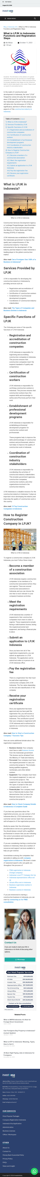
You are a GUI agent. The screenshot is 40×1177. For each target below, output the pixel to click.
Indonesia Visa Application (12, 1123)
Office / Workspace (9, 1134)
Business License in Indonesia (20, 890)
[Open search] (34, 18)
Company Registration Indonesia (14, 1120)
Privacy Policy (8, 1159)
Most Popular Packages (11, 1116)
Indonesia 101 (12, 27)
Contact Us (7, 1151)
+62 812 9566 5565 (13, 1099)
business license (28, 750)
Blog (5, 27)
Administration (8, 1127)
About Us (6, 1148)
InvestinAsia (18, 1175)
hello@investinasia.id (11, 1102)
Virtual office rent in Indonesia (20, 882)
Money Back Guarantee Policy (13, 1155)
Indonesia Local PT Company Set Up (22, 875)
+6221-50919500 (11, 1095)
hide (22, 119)
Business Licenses (9, 1131)
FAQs (5, 1162)
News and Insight (9, 1166)
